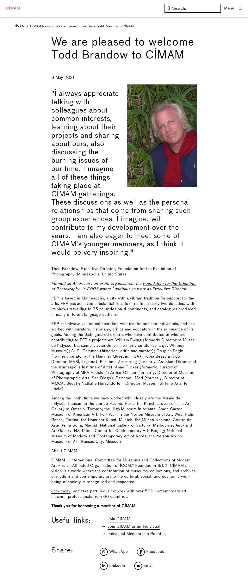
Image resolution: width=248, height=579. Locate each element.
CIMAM (13, 8)
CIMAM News (40, 26)
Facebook (155, 552)
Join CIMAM (119, 519)
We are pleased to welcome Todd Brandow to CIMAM (95, 26)
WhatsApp (118, 552)
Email (149, 566)
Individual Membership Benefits (137, 534)
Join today (61, 491)
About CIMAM (64, 451)
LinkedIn (117, 566)
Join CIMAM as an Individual (134, 526)
